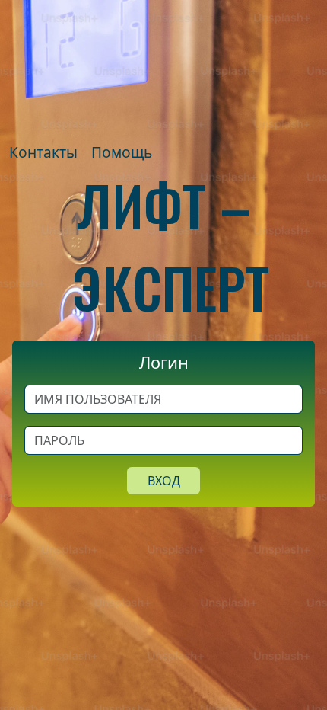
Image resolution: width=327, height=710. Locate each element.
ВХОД (164, 480)
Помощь (121, 152)
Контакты (43, 152)
